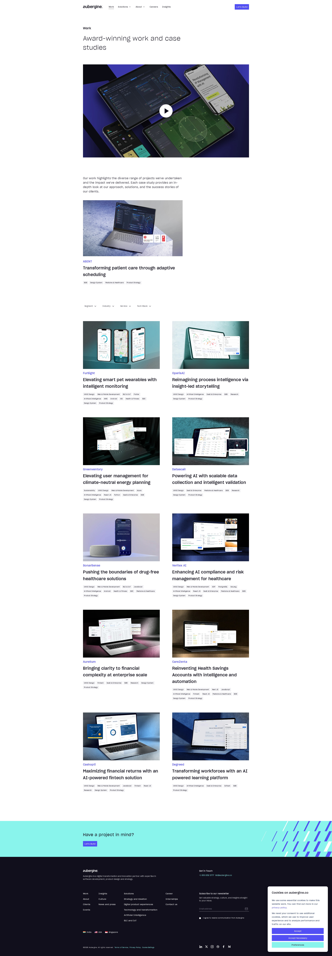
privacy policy (279, 907)
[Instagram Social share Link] (212, 946)
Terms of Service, (122, 947)
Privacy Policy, (135, 947)
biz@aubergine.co (223, 875)
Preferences (298, 945)
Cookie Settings (148, 947)
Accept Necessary (297, 938)
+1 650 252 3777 (206, 875)
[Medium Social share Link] (229, 946)
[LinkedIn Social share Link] (200, 946)
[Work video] (166, 110)
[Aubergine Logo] (92, 7)
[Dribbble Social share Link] (217, 946)
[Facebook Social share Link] (223, 946)
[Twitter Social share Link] (206, 946)
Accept (297, 931)
